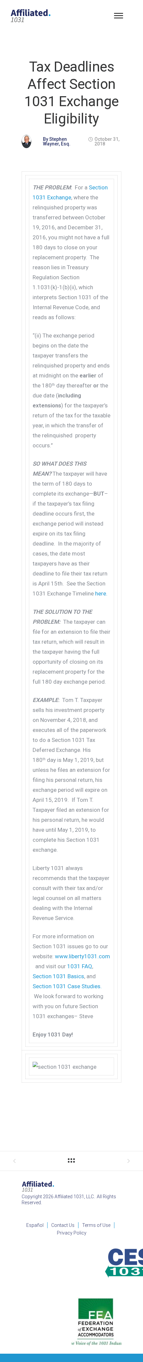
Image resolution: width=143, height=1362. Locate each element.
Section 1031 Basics (58, 976)
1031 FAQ (79, 966)
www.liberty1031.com (82, 956)
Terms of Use (96, 1225)
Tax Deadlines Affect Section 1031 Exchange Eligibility (71, 93)
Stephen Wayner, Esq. (57, 141)
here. (101, 593)
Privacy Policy (71, 1233)
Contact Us (62, 1225)
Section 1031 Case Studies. (67, 986)
